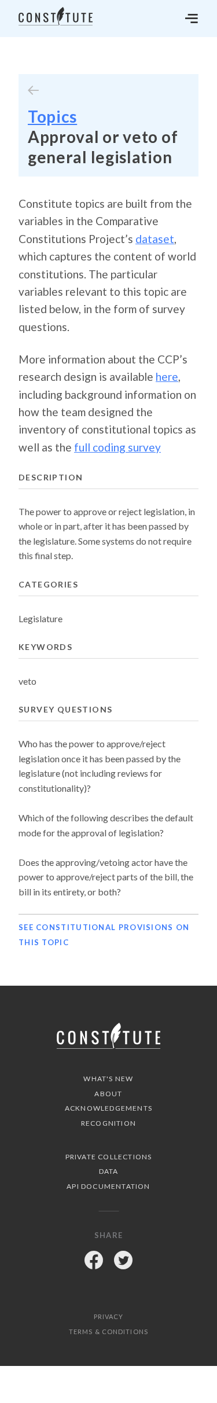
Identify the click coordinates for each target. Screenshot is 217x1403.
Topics (52, 116)
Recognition (108, 1123)
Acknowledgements (108, 1108)
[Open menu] (191, 18)
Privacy (109, 1316)
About (108, 1093)
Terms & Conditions (108, 1331)
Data (109, 1171)
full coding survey (117, 447)
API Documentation (108, 1186)
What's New (108, 1078)
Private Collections (108, 1156)
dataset (154, 238)
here (167, 376)
